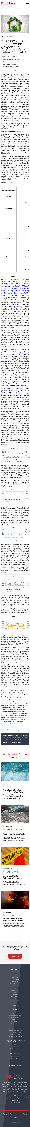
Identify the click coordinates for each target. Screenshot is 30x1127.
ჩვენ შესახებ (15, 969)
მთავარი (3, 56)
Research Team (15, 981)
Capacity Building (15, 1046)
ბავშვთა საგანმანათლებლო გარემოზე (12, 295)
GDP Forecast (15, 1019)
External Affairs (15, 990)
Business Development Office (15, 985)
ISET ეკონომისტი (12, 56)
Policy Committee (15, 996)
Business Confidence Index (15, 1015)
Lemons (18, 1123)
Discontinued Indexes (15, 1028)
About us (15, 973)
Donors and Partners (15, 998)
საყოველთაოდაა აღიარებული (11, 388)
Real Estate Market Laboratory (15, 1036)
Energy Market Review (15, 1034)
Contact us (15, 1005)
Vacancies (15, 1003)
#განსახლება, (16, 729)
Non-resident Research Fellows (15, 983)
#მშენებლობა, (9, 729)
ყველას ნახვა (14, 757)
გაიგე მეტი (15, 1117)
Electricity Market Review (15, 1032)
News (15, 1044)
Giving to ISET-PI (15, 1000)
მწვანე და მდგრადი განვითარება (11, 66)
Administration (15, 988)
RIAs (15, 1061)
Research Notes (15, 1058)
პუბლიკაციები (15, 1053)
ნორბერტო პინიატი (8, 61)
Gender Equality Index (15, 1021)
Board (15, 992)
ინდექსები (15, 1009)
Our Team (15, 975)
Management (15, 977)
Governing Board (15, 994)
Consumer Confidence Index (15, 1017)
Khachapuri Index (15, 1023)
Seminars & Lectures (15, 1048)
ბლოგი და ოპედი (15, 1065)
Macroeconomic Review (15, 1025)
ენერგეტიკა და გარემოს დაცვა (10, 64)
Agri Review (15, 1013)
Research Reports (15, 1056)
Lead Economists (15, 979)
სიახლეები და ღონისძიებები (15, 1041)
